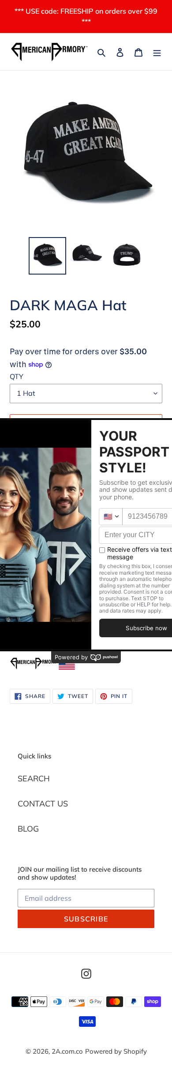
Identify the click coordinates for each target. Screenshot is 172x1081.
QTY (16, 376)
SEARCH (34, 778)
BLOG (28, 829)
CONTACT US (43, 804)
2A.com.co (67, 1051)
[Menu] (157, 51)
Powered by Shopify (116, 1051)
